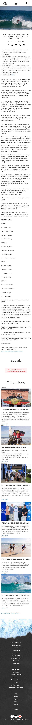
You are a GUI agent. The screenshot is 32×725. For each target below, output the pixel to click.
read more (5, 424)
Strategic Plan (16, 658)
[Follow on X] (20, 44)
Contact (16, 661)
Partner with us (16, 642)
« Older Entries (5, 613)
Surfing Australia (13, 719)
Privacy (16, 677)
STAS (16, 709)
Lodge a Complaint (16, 687)
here (13, 75)
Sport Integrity (16, 685)
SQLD (16, 699)
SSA (16, 707)
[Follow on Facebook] (8, 44)
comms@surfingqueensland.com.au (12, 351)
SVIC (16, 701)
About (16, 640)
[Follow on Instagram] (12, 44)
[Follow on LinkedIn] (24, 44)
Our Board (16, 650)
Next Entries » (15, 613)
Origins (16, 648)
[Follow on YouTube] (16, 44)
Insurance (16, 682)
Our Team (16, 653)
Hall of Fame (16, 655)
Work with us (16, 645)
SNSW (16, 696)
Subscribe (16, 663)
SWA (16, 704)
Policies (16, 672)
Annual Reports (16, 674)
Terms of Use (16, 680)
